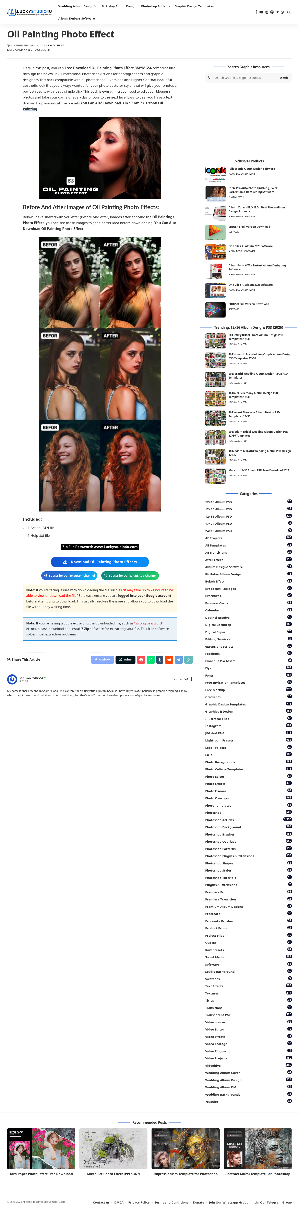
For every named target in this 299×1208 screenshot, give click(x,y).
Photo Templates (248, 805)
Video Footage (248, 1043)
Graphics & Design (248, 711)
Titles (248, 1000)
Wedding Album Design (248, 1079)
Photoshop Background (248, 826)
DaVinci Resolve (248, 617)
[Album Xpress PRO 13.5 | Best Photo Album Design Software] (215, 213)
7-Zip (85, 628)
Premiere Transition (248, 899)
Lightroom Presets (248, 740)
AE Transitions (248, 552)
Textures (248, 993)
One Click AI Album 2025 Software (251, 285)
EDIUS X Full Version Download (249, 304)
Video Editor (248, 1029)
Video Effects (248, 1036)
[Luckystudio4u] (29, 12)
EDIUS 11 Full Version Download (249, 227)
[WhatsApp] (282, 12)
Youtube (248, 1101)
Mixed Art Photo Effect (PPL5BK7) (113, 1174)
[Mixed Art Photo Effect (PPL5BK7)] (113, 1148)
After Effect (248, 559)
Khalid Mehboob (33, 677)
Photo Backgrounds (248, 761)
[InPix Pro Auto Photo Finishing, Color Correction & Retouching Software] (215, 194)
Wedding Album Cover (248, 1072)
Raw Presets (248, 949)
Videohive (248, 1065)
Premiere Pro (248, 891)
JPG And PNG (248, 732)
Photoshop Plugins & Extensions (248, 855)
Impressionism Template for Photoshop (186, 1174)
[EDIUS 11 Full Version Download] (215, 232)
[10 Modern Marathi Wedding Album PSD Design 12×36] (215, 456)
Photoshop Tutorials (248, 877)
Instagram (248, 725)
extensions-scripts (248, 646)
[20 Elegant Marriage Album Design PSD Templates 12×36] (215, 418)
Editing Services (248, 638)
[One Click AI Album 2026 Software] (215, 252)
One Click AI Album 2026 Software (251, 246)
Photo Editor (236, 197)
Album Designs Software (242, 173)
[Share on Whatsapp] (151, 660)
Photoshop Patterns (248, 848)
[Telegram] (277, 12)
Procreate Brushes (248, 920)
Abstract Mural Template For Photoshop (257, 1174)
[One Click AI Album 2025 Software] (215, 290)
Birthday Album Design (248, 574)
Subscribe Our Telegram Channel (72, 575)
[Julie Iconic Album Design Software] (215, 174)
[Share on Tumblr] (159, 660)
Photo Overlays (248, 797)
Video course (248, 1022)
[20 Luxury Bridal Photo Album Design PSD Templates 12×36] (215, 340)
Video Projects (248, 1058)
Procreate (248, 913)
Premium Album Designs (248, 906)
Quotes (248, 942)
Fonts (248, 675)
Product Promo (248, 927)
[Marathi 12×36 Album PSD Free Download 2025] (215, 476)
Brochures (248, 595)
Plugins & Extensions (248, 884)
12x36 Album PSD (238, 344)
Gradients (248, 696)
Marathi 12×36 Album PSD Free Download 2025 (259, 470)
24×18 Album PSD (248, 530)
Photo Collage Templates (248, 769)
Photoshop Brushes (248, 834)
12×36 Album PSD (248, 516)
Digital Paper (248, 631)
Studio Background (248, 971)
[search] (289, 12)
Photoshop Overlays (248, 841)
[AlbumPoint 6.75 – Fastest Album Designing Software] (215, 271)
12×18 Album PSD (248, 501)
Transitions (248, 1007)
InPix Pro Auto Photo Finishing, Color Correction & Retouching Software (253, 190)
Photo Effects (56, 45)
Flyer (248, 667)
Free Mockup (248, 689)
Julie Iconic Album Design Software (252, 169)
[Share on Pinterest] (141, 660)
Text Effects (248, 985)
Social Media (248, 956)
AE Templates (248, 545)
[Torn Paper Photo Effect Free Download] (41, 1148)
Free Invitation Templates (248, 682)
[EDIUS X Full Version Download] (215, 310)
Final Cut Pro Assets (248, 660)
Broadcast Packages (248, 588)
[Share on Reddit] (169, 660)
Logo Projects (248, 747)
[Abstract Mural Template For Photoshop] (258, 1148)
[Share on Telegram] (179, 660)
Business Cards (248, 602)
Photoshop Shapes (248, 863)
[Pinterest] (272, 12)
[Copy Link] (188, 660)
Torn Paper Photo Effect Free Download (41, 1174)
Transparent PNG (248, 1014)
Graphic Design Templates (248, 704)
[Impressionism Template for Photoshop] (186, 1148)
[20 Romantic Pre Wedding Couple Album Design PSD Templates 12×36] (215, 360)
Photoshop (248, 812)
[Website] (186, 679)
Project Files (248, 935)
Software (234, 231)
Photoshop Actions (248, 819)
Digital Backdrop (248, 624)
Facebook (248, 653)
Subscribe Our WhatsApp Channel (132, 575)
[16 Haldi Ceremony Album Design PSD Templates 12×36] (215, 398)
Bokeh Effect (248, 581)
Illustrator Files (248, 718)
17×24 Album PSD (248, 523)
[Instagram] (266, 12)
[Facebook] (256, 12)
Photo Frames (248, 790)
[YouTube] (261, 12)
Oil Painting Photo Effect (62, 228)
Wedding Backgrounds (248, 1094)
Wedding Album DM (248, 1086)
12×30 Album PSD (248, 508)
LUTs (248, 754)
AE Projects (248, 537)
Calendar (248, 610)
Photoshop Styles (248, 870)
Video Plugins (248, 1050)
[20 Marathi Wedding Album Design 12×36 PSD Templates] (215, 379)
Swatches (248, 978)
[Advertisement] (248, 121)
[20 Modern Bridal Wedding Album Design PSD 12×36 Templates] (215, 437)
